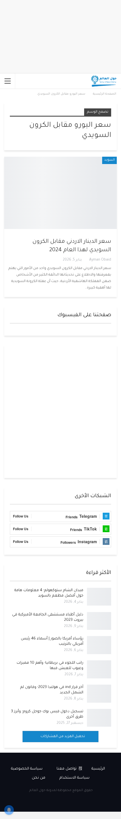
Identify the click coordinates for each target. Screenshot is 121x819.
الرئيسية (98, 769)
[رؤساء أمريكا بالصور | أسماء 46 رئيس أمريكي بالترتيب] (99, 645)
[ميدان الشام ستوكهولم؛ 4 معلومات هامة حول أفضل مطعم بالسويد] (99, 597)
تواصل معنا (67, 769)
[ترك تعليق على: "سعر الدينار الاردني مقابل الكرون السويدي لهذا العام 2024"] (12, 260)
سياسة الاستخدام (74, 778)
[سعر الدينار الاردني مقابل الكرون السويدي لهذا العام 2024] (60, 193)
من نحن (38, 778)
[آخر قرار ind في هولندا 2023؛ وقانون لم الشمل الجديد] (99, 694)
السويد (109, 160)
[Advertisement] (60, 411)
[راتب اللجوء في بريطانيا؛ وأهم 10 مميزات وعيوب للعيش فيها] (99, 669)
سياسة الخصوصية (26, 769)
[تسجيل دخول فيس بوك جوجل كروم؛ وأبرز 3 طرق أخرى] (99, 718)
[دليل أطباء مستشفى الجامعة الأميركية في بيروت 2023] (99, 621)
